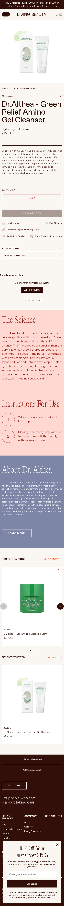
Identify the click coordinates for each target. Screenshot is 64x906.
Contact (6, 833)
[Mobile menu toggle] (6, 14)
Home (5, 88)
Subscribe (32, 883)
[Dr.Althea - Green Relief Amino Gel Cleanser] (32, 704)
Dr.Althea (7, 96)
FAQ (4, 824)
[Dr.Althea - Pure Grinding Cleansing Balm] (32, 606)
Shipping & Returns (12, 829)
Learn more (16, 533)
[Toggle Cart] (60, 14)
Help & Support (8, 817)
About (27, 822)
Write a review (32, 289)
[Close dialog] (57, 844)
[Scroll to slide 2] (33, 650)
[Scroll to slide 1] (30, 650)
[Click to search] (55, 14)
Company (30, 816)
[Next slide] (60, 606)
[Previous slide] (3, 606)
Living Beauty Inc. (33, 831)
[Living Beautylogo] (32, 14)
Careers (28, 826)
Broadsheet (54, 816)
